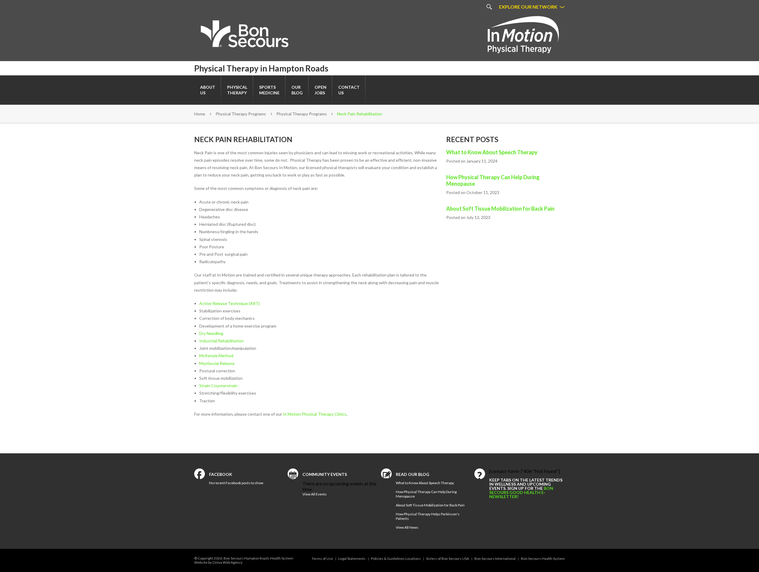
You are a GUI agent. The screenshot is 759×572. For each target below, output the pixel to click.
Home (199, 113)
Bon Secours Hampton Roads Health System (258, 558)
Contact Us (349, 90)
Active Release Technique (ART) (229, 303)
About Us (207, 90)
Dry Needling (211, 333)
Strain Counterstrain (218, 385)
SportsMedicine (269, 90)
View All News (407, 527)
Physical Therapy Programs (241, 113)
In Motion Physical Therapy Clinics (315, 414)
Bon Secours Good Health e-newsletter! (521, 492)
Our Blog (297, 90)
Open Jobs (320, 90)
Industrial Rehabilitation (221, 340)
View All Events (314, 494)
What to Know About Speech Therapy (492, 152)
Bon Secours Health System (543, 558)
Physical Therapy (237, 90)
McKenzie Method (216, 355)
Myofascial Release (217, 363)
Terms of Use (322, 558)
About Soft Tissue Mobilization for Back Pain (500, 208)
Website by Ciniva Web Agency (218, 562)
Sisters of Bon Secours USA (447, 558)
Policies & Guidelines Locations (396, 558)
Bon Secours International (495, 558)
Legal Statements (352, 558)
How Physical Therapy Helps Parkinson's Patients (428, 516)
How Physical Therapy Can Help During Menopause (493, 180)
